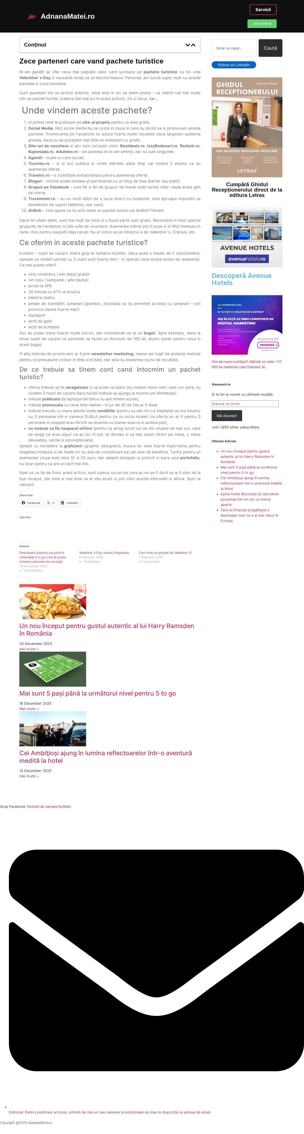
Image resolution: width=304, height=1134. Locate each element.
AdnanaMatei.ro (68, 16)
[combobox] (234, 48)
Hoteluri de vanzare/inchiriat (49, 806)
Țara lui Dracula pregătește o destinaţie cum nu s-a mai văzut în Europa (249, 515)
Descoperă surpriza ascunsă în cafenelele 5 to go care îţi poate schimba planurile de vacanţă (42, 557)
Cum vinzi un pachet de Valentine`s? (165, 553)
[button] (188, 45)
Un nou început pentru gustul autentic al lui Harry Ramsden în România (106, 629)
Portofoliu (128, 793)
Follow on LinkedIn (234, 65)
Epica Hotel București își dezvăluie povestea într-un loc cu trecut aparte (250, 499)
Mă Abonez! (227, 415)
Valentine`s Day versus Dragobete (104, 553)
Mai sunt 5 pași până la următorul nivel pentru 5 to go (97, 693)
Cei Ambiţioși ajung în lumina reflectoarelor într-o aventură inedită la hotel (105, 756)
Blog (180, 793)
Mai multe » (29, 649)
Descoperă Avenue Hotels (242, 279)
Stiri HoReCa (156, 793)
